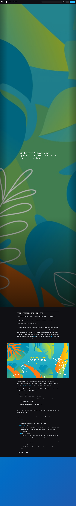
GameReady (21, 439)
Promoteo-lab (22, 425)
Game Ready (29, 338)
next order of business (21, 329)
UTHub (34, 336)
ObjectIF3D (40, 338)
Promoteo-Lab (20, 338)
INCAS (52, 336)
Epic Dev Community (27, 385)
